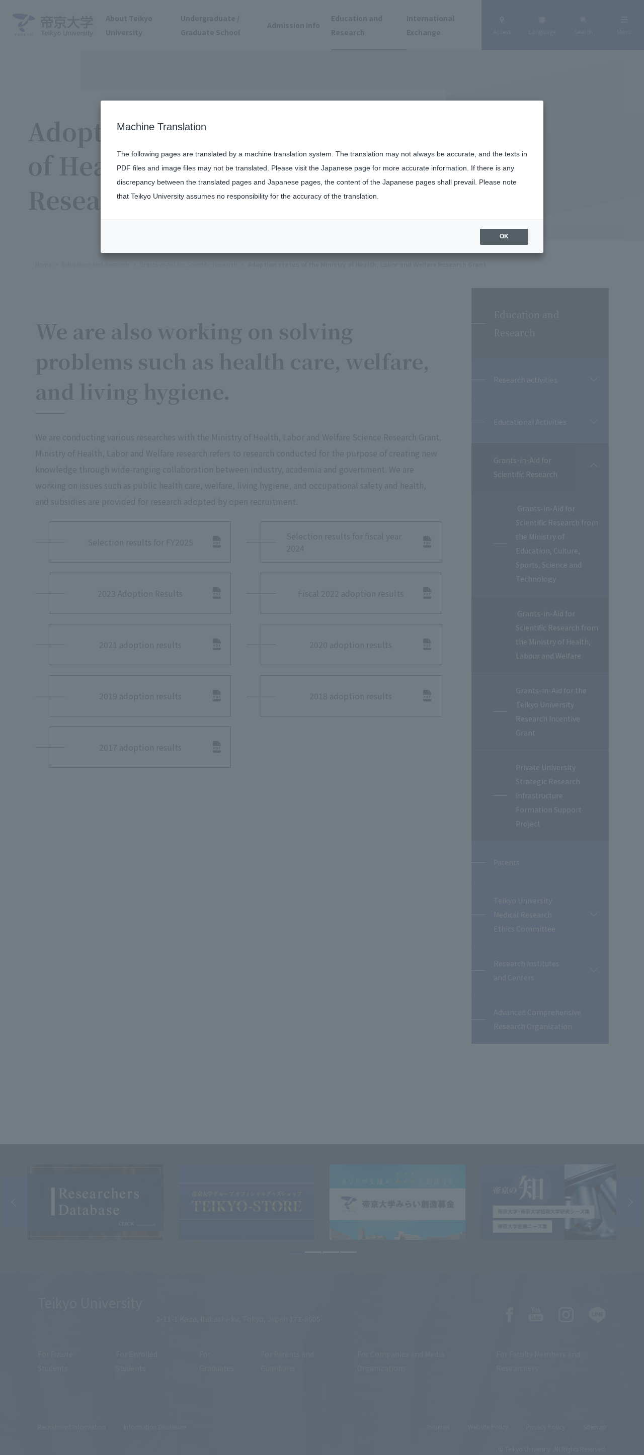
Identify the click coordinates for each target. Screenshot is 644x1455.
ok (504, 236)
